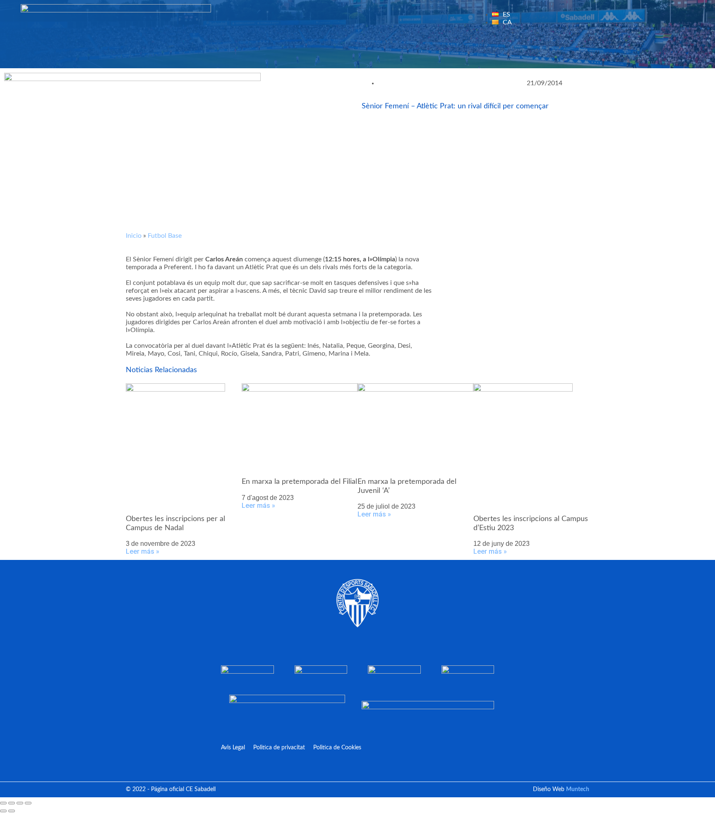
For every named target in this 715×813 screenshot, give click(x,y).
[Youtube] (635, 51)
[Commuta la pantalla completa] (11, 803)
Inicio (134, 235)
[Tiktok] (684, 51)
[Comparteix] (20, 803)
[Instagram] (659, 51)
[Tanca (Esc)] (28, 803)
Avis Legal (233, 748)
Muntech (577, 789)
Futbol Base (165, 235)
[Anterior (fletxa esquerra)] (3, 811)
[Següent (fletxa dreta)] (11, 811)
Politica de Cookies (337, 748)
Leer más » (142, 551)
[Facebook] (586, 51)
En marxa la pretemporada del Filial (299, 481)
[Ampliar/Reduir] (3, 803)
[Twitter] (610, 51)
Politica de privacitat (279, 748)
